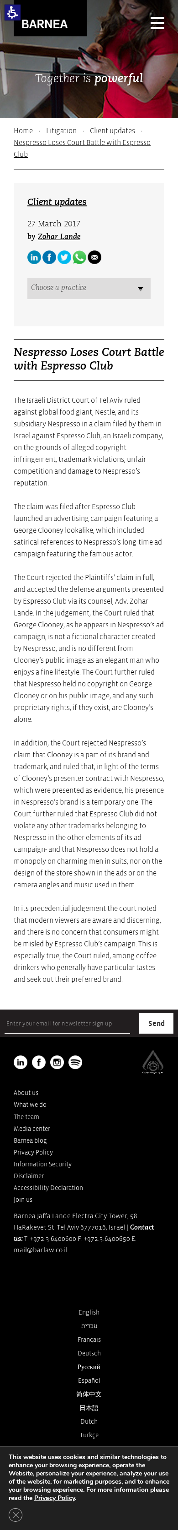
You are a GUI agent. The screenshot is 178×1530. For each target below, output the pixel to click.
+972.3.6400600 (53, 1239)
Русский (89, 1367)
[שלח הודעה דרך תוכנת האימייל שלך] (94, 257)
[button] (13, 12)
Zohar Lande (59, 237)
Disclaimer (29, 1176)
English (89, 1312)
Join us (23, 1199)
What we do (30, 1104)
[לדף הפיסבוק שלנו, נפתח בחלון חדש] (49, 257)
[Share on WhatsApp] (79, 257)
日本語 (89, 1408)
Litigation (61, 131)
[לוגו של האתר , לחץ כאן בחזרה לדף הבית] (50, 18)
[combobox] (89, 288)
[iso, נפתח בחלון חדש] (152, 1072)
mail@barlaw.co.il (41, 1250)
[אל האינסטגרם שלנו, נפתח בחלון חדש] (57, 1062)
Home (23, 131)
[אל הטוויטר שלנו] (64, 257)
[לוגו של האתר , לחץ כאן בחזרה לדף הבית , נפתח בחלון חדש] (75, 1062)
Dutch (89, 1421)
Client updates (112, 131)
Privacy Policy (33, 1152)
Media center (32, 1128)
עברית (89, 1326)
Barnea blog (30, 1140)
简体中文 (89, 1394)
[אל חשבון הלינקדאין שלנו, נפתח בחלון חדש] (20, 1062)
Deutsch (89, 1353)
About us (26, 1093)
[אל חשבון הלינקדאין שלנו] (34, 257)
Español (89, 1380)
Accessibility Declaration (48, 1188)
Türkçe (89, 1435)
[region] (89, 142)
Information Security (43, 1164)
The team (26, 1117)
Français (89, 1339)
